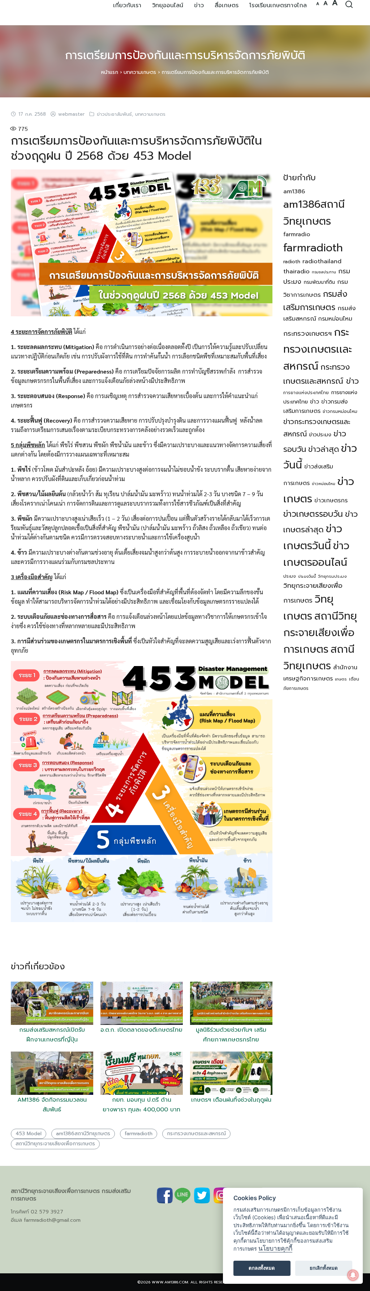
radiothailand (321, 261)
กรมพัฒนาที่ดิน (319, 282)
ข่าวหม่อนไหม (323, 484)
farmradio (296, 234)
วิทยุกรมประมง (332, 576)
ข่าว (314, 401)
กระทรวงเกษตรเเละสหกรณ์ (196, 1133)
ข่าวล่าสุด (323, 449)
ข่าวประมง (320, 435)
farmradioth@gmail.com (52, 1220)
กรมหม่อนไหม (335, 318)
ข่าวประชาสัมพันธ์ (114, 114)
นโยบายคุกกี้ (275, 1248)
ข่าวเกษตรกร (331, 500)
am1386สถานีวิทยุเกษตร (83, 1133)
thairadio (296, 271)
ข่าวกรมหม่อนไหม (340, 411)
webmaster (71, 114)
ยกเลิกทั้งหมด (324, 1268)
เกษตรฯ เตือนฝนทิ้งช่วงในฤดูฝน (231, 1100)
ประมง (289, 576)
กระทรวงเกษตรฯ (307, 334)
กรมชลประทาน (324, 272)
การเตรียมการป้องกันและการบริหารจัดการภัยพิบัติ (185, 55)
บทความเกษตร (140, 72)
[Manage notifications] (353, 1275)
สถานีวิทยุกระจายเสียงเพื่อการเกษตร (55, 1143)
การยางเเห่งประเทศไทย (306, 392)
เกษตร (341, 679)
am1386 (294, 191)
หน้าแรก (109, 72)
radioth (291, 261)
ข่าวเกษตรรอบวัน (313, 514)
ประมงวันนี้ (307, 576)
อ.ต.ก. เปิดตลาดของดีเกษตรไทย (141, 1030)
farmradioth (138, 1133)
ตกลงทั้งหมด (262, 1268)
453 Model (29, 1133)
